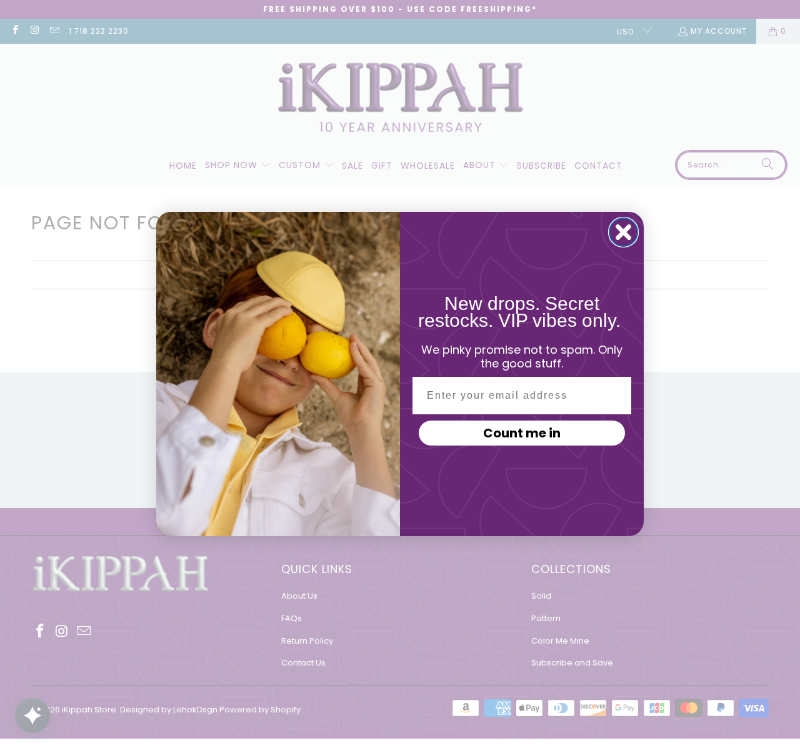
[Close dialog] (623, 232)
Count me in (522, 433)
